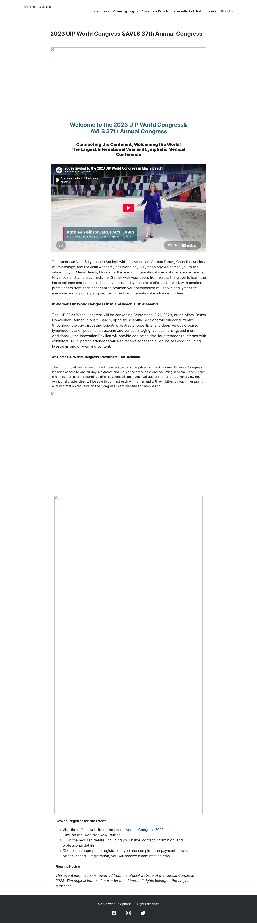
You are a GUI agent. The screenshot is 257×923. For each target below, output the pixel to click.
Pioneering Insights (125, 11)
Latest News (100, 11)
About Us (226, 11)
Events (211, 11)
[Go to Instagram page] (128, 913)
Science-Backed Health (188, 11)
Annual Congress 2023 (145, 830)
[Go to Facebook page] (114, 913)
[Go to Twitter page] (143, 913)
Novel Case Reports (155, 11)
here (133, 881)
